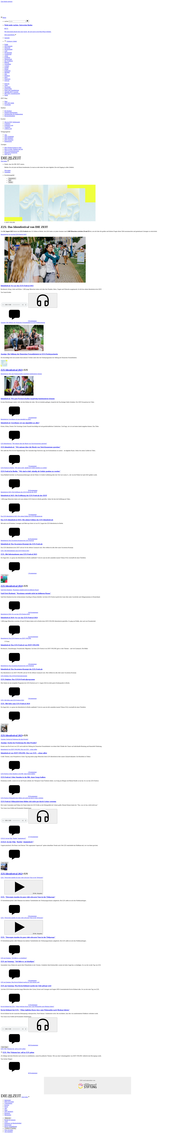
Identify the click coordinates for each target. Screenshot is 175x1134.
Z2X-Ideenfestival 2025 (11, 370)
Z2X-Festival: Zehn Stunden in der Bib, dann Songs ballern (18, 774)
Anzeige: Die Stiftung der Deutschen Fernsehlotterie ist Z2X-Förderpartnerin (23, 322)
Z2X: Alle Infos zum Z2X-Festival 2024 (12, 700)
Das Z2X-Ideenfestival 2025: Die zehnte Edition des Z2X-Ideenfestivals (21, 516)
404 (33, 1045)
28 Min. (37, 893)
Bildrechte (7, 1118)
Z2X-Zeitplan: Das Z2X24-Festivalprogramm (14, 676)
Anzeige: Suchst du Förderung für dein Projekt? (14, 739)
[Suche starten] (27, 21)
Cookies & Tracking (10, 1128)
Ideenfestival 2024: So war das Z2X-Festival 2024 (15, 614)
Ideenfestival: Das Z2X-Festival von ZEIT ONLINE (16, 638)
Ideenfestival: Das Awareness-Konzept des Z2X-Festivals (17, 540)
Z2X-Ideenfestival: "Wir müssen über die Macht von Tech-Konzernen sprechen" (24, 443)
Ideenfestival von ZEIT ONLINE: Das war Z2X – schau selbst (19, 749)
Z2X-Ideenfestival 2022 (11, 873)
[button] (3, 17)
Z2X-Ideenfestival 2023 (11, 735)
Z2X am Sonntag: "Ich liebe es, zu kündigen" (14, 958)
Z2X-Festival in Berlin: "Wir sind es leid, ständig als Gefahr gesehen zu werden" (24, 468)
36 (32, 490)
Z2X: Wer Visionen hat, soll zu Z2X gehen (13, 1049)
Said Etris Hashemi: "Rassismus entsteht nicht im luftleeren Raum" (20, 590)
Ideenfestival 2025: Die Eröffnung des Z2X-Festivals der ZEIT (19, 492)
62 (32, 539)
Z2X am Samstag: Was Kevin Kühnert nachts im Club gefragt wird (20, 982)
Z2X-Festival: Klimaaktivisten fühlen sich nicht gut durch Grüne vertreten (22, 798)
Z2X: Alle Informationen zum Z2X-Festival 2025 (15, 550)
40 (32, 1073)
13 (32, 1005)
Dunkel (10, 182)
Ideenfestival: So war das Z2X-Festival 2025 (13, 234)
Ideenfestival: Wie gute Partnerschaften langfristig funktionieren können (21, 374)
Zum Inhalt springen (6, 1)
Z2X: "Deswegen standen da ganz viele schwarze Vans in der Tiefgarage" (22, 877)
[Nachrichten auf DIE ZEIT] (11, 159)
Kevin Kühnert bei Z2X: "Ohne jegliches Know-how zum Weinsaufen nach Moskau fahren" (27, 1006)
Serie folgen (4, 575)
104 (33, 612)
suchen (6, 21)
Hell (10, 180)
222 (33, 636)
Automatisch (12, 178)
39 (32, 796)
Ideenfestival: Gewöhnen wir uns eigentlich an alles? (16, 419)
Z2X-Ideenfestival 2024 (11, 586)
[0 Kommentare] (14, 442)
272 (33, 837)
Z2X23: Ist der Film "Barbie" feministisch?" (13, 838)
